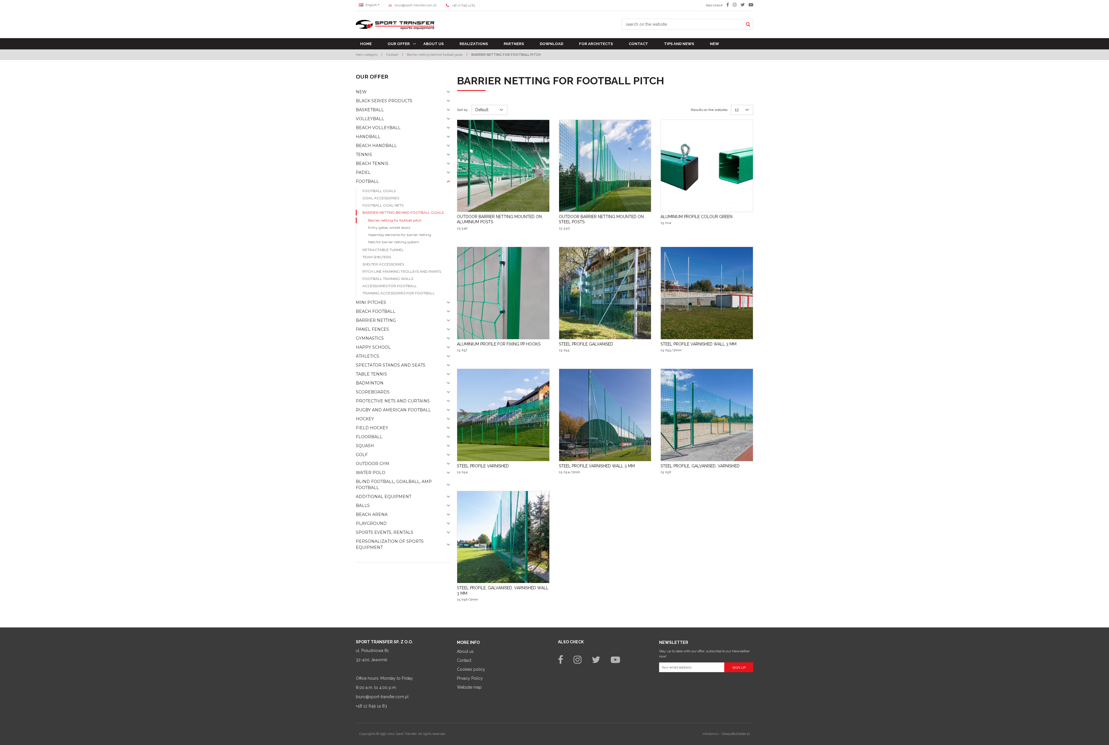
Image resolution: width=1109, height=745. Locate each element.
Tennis (364, 154)
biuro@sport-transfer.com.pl (415, 5)
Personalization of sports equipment (390, 544)
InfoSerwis (710, 734)
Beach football (375, 311)
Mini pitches (371, 302)
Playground (371, 523)
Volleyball (370, 118)
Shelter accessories (383, 264)
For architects (596, 44)
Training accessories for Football (398, 293)
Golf (362, 454)
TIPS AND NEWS (679, 44)
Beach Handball (376, 145)
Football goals (379, 191)
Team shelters (376, 257)
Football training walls (387, 278)
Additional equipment (383, 496)
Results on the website (709, 110)
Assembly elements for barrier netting (399, 235)
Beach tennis (372, 163)
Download (551, 44)
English (371, 5)
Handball (368, 136)
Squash (365, 445)
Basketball (370, 109)
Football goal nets (382, 205)
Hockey (365, 418)
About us (433, 44)
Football (367, 181)
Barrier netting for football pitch (395, 220)
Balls (363, 505)
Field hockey (372, 427)
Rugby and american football (393, 410)
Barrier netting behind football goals (403, 212)
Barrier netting (376, 320)
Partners (514, 44)
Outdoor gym (372, 463)
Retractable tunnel (383, 250)
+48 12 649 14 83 (463, 5)
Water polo (370, 472)
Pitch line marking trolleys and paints (401, 271)
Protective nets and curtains (393, 401)
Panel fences (372, 329)
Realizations (473, 44)
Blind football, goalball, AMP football (394, 484)
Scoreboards (373, 392)
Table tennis (371, 374)
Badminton (370, 383)
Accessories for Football (389, 286)
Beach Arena (372, 514)
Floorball (369, 436)
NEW (361, 91)
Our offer (399, 44)
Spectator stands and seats (390, 365)
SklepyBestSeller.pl (735, 734)
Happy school (373, 347)
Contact (638, 44)
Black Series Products (384, 100)
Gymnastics (370, 338)
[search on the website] (748, 24)
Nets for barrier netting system (393, 242)
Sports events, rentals (384, 532)
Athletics (367, 356)
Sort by (463, 110)
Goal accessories (380, 198)
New (714, 44)
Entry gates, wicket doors (389, 227)
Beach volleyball (378, 127)
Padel (363, 172)
